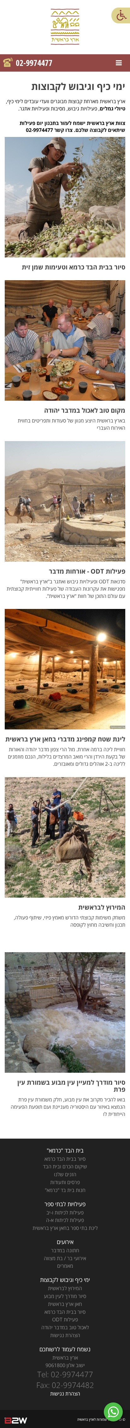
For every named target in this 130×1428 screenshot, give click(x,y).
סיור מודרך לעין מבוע (65, 1296)
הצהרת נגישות (65, 1335)
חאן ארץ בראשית (65, 1304)
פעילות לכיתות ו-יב (65, 1212)
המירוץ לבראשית (65, 1288)
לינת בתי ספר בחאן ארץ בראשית (65, 1227)
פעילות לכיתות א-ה (65, 1220)
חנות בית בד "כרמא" (65, 1190)
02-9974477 (34, 62)
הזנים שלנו (65, 1174)
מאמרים (65, 1265)
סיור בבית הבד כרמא (65, 1158)
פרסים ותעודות (65, 1182)
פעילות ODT (65, 1319)
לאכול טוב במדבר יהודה (65, 1327)
